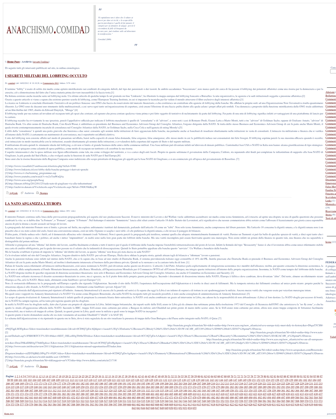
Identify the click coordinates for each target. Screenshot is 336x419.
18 (60, 376)
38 (126, 376)
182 (82, 383)
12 (40, 376)
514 (45, 401)
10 (33, 376)
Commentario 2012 (51, 83)
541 (171, 401)
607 (162, 404)
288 (260, 387)
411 (199, 394)
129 (151, 380)
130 (156, 380)
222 (269, 383)
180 (73, 383)
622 (232, 404)
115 (86, 380)
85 (281, 376)
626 (250, 404)
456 (92, 397)
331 (143, 390)
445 (40, 397)
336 (166, 390)
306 (26, 390)
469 (152, 397)
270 (176, 387)
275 (199, 387)
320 (92, 390)
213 (227, 383)
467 (143, 397)
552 (222, 401)
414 (213, 394)
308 (36, 390)
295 (292, 387)
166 (8, 383)
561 (264, 401)
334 (157, 390)
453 (78, 397)
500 (297, 397)
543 (180, 401)
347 (218, 390)
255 (106, 387)
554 (232, 401)
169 (22, 383)
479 (199, 397)
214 (232, 383)
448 (54, 397)
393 (115, 394)
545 (190, 401)
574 (8, 404)
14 (47, 376)
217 (246, 383)
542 (176, 401)
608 (166, 404)
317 (78, 390)
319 (87, 390)
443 (31, 397)
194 (138, 383)
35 (116, 376)
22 (73, 376)
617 (208, 404)
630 (269, 404)
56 (185, 376)
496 (278, 397)
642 (134, 408)
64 (212, 376)
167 (12, 383)
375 (31, 394)
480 (204, 397)
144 (221, 380)
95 (314, 376)
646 (152, 408)
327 (124, 390)
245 (59, 387)
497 (283, 397)
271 (180, 387)
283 (236, 387)
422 (250, 394)
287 (255, 387)
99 (11, 380)
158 (286, 380)
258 (120, 387)
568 (297, 401)
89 (294, 376)
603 (143, 404)
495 (274, 397)
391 (106, 394)
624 (241, 404)
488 (241, 397)
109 (58, 380)
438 (8, 397)
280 (222, 387)
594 (101, 404)
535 (143, 401)
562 (269, 401)
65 (215, 376)
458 (101, 397)
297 (302, 387)
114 (81, 380)
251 (87, 387)
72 (238, 376)
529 (115, 401)
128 (146, 380)
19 (63, 376)
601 (134, 404)
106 (44, 380)
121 (114, 380)
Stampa (43, 193)
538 (157, 401)
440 (17, 397)
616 (204, 404)
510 (26, 401)
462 (120, 397)
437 (320, 394)
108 (53, 380)
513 (40, 401)
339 (180, 390)
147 (235, 380)
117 (95, 380)
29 (96, 376)
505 (320, 397)
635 (292, 404)
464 (129, 397)
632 (278, 404)
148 (240, 380)
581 (40, 404)
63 (208, 376)
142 (212, 380)
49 (162, 376)
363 (292, 390)
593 (96, 404)
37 (123, 376)
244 (54, 387)
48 (159, 376)
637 (302, 404)
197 (152, 383)
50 (165, 376)
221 (264, 383)
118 (100, 380)
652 (180, 408)
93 (308, 376)
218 (250, 383)
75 (248, 376)
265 (152, 387)
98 (8, 380)
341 (190, 390)
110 (62, 380)
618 (213, 404)
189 (115, 383)
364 (297, 390)
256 (110, 387)
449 (59, 397)
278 (213, 387)
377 (40, 394)
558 (250, 401)
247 (68, 387)
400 (148, 394)
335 (162, 390)
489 (246, 397)
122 (118, 380)
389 (96, 394)
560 (260, 401)
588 (73, 404)
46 (152, 376)
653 (185, 408)
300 (316, 387)
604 (148, 404)
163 (310, 380)
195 (143, 383)
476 (185, 397)
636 (297, 404)
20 (66, 376)
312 (54, 390)
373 (22, 394)
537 (152, 401)
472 (166, 397)
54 (179, 376)
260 (129, 387)
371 (12, 394)
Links (329, 200)
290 (269, 387)
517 (59, 401)
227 (292, 383)
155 (272, 380)
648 (162, 408)
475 (180, 397)
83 (275, 376)
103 (30, 380)
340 (185, 390)
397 (134, 394)
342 (194, 390)
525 (96, 401)
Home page (9, 413)
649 (166, 408)
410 (194, 394)
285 (246, 387)
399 (143, 394)
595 (106, 404)
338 (176, 390)
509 (22, 401)
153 (263, 380)
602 (138, 404)
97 (321, 376)
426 (269, 394)
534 (138, 401)
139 (198, 380)
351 (236, 390)
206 (194, 383)
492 (260, 397)
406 (176, 394)
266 (157, 387)
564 (278, 401)
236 (17, 387)
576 (17, 404)
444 (36, 397)
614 (194, 404)
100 (16, 380)
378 (45, 394)
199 (162, 383)
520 (73, 401)
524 (92, 401)
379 (50, 394)
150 (249, 380)
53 (175, 376)
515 (50, 401)
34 (113, 376)
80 (265, 376)
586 (64, 404)
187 (106, 383)
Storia (329, 214)
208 (204, 383)
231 (311, 383)
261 (134, 387)
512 (36, 401)
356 (260, 390)
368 (316, 390)
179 (68, 383)
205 (190, 383)
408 (185, 394)
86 (285, 376)
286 (250, 387)
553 (227, 401)
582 (45, 404)
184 (92, 383)
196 (148, 383)
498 (288, 397)
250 (82, 387)
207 (199, 383)
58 (192, 376)
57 (189, 376)
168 (17, 383)
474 (176, 397)
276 (204, 387)
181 (78, 383)
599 (124, 404)
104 (34, 380)
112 (72, 380)
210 (213, 383)
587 (68, 404)
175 (50, 383)
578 (26, 404)
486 (232, 397)
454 (82, 397)
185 (96, 383)
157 (282, 380)
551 (218, 401)
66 (218, 376)
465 (134, 397)
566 (288, 401)
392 (110, 394)
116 (90, 380)
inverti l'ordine (41, 61)
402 (157, 394)
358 (269, 390)
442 (26, 397)
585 (59, 404)
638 (306, 404)
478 (194, 397)
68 (225, 376)
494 (269, 397)
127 (142, 380)
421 (246, 394)
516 (54, 401)
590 (82, 404)
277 (208, 387)
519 (68, 401)
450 (64, 397)
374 (26, 394)
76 (251, 376)
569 (302, 401)
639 (311, 404)
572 (316, 401)
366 (306, 390)
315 (68, 390)
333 (152, 390)
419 (236, 394)
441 (22, 397)
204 (185, 383)
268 (166, 387)
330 (138, 390)
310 (45, 390)
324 (110, 390)
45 (149, 376)
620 (222, 404)
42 (139, 376)
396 (129, 394)
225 (283, 383)
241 (40, 387)
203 (180, 383)
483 (218, 397)
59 (195, 376)
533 (134, 401)
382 (64, 394)
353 (246, 390)
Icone (328, 242)
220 (260, 383)
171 (31, 383)
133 (170, 380)
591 (87, 404)
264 (148, 387)
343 (199, 390)
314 (64, 390)
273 (190, 387)
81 (268, 376)
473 (171, 397)
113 (76, 380)
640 (316, 404)
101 (20, 380)
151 (254, 380)
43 (142, 376)
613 (190, 404)
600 (129, 404)
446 (45, 397)
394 (120, 394)
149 (244, 380)
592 (92, 404)
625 (246, 404)
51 (169, 376)
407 (180, 394)
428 (278, 394)
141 (207, 380)
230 (306, 383)
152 (258, 380)
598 (120, 404)
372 (17, 394)
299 (311, 387)
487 (236, 397)
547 (199, 401)
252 (92, 387)
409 (190, 394)
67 (222, 376)
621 (227, 404)
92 (304, 376)
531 (124, 401)
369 (320, 390)
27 (89, 376)
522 (82, 401)
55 (182, 376)
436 (316, 394)
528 (110, 401)
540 (166, 401)
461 (115, 397)
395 (124, 394)
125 (132, 380)
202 (176, 383)
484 (222, 397)
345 (208, 390)
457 (96, 397)
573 (320, 401)
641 (320, 404)
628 (260, 404)
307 (31, 390)
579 (31, 404)
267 (162, 387)
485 (227, 397)
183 (87, 383)
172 (36, 383)
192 (129, 383)
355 (255, 390)
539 (162, 401)
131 (160, 380)
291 (274, 387)
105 (39, 380)
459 (106, 397)
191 (124, 383)
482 (213, 397)
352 (241, 390)
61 (202, 376)
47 (156, 376)
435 (311, 394)
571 (311, 401)
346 (213, 390)
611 (180, 404)
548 (204, 401)
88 (291, 376)
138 (193, 380)
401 (152, 394)
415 (218, 394)
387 (87, 394)
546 (194, 401)
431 (292, 394)
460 (110, 397)
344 (204, 390)
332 (148, 390)
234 (8, 387)
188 (110, 383)
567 (292, 401)
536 (148, 401)
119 (104, 380)
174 (45, 383)
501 (302, 397)
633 (283, 404)
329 (134, 390)
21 (70, 376)
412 (204, 394)
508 (17, 401)
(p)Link (13, 193)
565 (283, 401)
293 (283, 387)
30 (99, 376)
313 (59, 390)
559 (255, 401)
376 (36, 394)
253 (96, 387)
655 (194, 408)
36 (119, 376)
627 (255, 404)
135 (179, 380)
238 (26, 387)
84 (278, 376)
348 (222, 390)
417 (227, 394)
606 (157, 404)
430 (288, 394)
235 (12, 387)
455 (87, 397)
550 (213, 401)
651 (176, 408)
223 (274, 383)
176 (54, 383)
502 (306, 397)
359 (274, 390)
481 (208, 397)
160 (296, 380)
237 (22, 387)
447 (50, 397)
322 (101, 390)
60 (199, 376)
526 (101, 401)
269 (171, 387)
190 (120, 383)
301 (320, 387)
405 (171, 394)
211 (218, 383)
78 (258, 376)
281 (227, 387)
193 (134, 383)
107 (48, 380)
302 (8, 390)
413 (208, 394)
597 (115, 404)
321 (96, 390)
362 (288, 390)
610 (176, 404)
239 (31, 387)
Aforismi (330, 92)
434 (306, 394)
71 (235, 376)
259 (124, 387)
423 (255, 394)
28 (93, 376)
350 (232, 390)
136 (184, 380)
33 (109, 376)
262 (138, 387)
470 (157, 397)
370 (8, 394)
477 (190, 397)
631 (274, 404)
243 (50, 387)
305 (22, 390)
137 (188, 380)
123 (123, 380)
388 (92, 394)
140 (202, 380)
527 (106, 401)
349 (227, 390)
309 (40, 390)
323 (106, 390)
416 (222, 394)
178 (64, 383)
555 (236, 401)
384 (73, 394)
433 (302, 394)
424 (260, 394)
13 (43, 376)
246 (64, 387)
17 (56, 376)
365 (302, 390)
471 (162, 397)
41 (136, 376)
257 (115, 387)
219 (255, 383)
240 (36, 387)
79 (261, 376)
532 (129, 401)
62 (205, 376)
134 (174, 380)
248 (73, 387)
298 (306, 387)
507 (12, 401)
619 (218, 404)
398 (138, 394)
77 (255, 376)
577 (22, 404)
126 (137, 380)
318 (82, 390)
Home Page (13, 62)
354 (250, 390)
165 (319, 380)
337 (171, 390)
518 (64, 401)
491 (255, 397)
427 (274, 394)
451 (68, 397)
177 (59, 383)
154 (268, 380)
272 (185, 387)
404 (166, 394)
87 (288, 376)
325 (115, 390)
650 (171, 408)
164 (314, 380)
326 (120, 390)
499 (292, 397)
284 (241, 387)
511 (31, 401)
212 (222, 383)
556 (241, 401)
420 (241, 394)
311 (50, 390)
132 (165, 380)
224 (278, 383)
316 (73, 390)
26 (86, 376)
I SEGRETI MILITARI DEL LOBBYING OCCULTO (46, 75)
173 (40, 383)
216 (241, 383)
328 (129, 390)
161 (300, 380)
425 (264, 394)
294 (288, 387)
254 (101, 387)
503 (311, 397)
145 (226, 380)
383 (68, 394)
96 (318, 376)
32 (106, 376)
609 (171, 404)
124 (128, 380)
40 (132, 376)
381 (59, 394)
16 (53, 376)
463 (124, 397)
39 (129, 376)
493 (264, 397)
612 (185, 404)
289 (264, 387)
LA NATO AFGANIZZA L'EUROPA (33, 203)
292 (278, 387)
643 (138, 408)
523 (87, 401)
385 (78, 394)
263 (143, 387)
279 (218, 387)
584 (54, 404)
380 (54, 394)
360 (278, 390)
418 (232, 394)
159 (291, 380)
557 (246, 401)
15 (50, 376)
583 (50, 404)
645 (148, 408)
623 (236, 404)
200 (166, 383)
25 (83, 376)
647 (157, 408)
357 (264, 390)
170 (26, 383)
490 (250, 397)
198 (157, 383)
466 (138, 397)
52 (172, 376)
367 (311, 390)
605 (152, 404)
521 (78, 401)
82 (271, 376)
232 (316, 383)
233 (320, 383)
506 (8, 401)
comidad (11, 83)
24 (80, 376)
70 (232, 376)
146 (230, 380)
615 (199, 404)
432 (297, 394)
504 (316, 397)
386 (82, 394)
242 (45, 387)
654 (190, 408)
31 (103, 376)
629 (264, 404)
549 (208, 401)
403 (162, 394)
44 (146, 376)
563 (274, 401)
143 (216, 380)
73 (242, 376)
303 (12, 390)
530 (120, 401)
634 (288, 404)
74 (245, 376)
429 (283, 394)
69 (228, 376)
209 (208, 383)
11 (37, 376)
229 (302, 383)
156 (277, 380)
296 (297, 387)
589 (78, 404)
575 (12, 404)
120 (109, 380)
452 (73, 397)
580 (36, 404)
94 (311, 376)
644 (143, 408)
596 (110, 404)
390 (101, 394)
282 (232, 387)
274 (194, 387)
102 (25, 380)
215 (236, 383)
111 (67, 380)
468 (148, 397)
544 (185, 401)
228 (297, 383)
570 (306, 401)
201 (171, 383)
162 (305, 380)
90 (298, 376)
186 (101, 383)
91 (301, 376)
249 (78, 387)
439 (12, 397)
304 (17, 390)
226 (288, 383)
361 (283, 390)
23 (76, 376)
